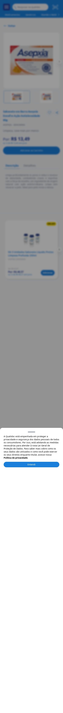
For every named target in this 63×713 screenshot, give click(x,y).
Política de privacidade (16, 457)
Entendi (31, 464)
